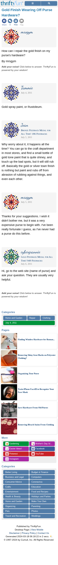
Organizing (10, 506)
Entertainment (11, 491)
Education (36, 487)
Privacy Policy (29, 533)
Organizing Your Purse (28, 373)
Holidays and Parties (41, 496)
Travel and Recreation (15, 516)
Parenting (35, 506)
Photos (34, 511)
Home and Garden (13, 318)
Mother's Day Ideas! (43, 443)
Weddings (36, 516)
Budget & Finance (39, 472)
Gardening (12, 443)
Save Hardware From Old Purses (33, 407)
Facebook (40, 448)
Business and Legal (14, 477)
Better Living (11, 472)
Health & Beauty (13, 496)
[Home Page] (12, 1)
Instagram (14, 459)
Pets (7, 511)
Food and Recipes (39, 491)
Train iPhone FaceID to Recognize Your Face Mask (36, 391)
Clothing (46, 318)
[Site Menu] (33, 3)
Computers (36, 477)
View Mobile (37, 529)
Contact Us (43, 533)
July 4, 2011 (11, 323)
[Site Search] (49, 3)
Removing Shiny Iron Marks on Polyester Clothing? (37, 356)
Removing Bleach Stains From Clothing (36, 424)
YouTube (39, 454)
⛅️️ (51, 536)
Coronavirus (37, 482)
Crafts (8, 487)
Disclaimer (14, 533)
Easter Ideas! (14, 448)
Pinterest (13, 454)
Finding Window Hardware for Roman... (36, 339)
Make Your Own (38, 501)
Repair (32, 318)
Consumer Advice (13, 482)
